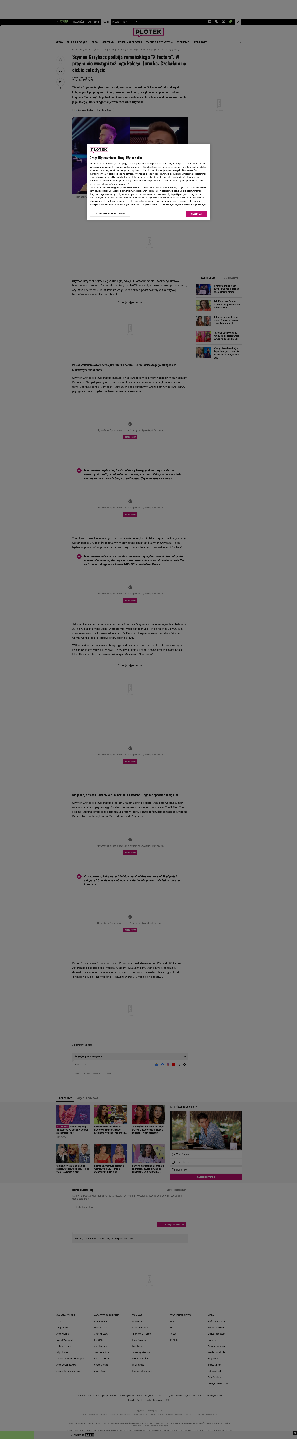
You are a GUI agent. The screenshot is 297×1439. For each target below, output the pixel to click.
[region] (148, 182)
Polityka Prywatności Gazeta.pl (181, 204)
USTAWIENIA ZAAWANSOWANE (110, 213)
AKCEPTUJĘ (197, 214)
